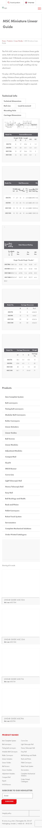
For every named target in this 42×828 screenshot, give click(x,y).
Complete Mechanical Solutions (18, 528)
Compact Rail (10, 457)
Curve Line (9, 475)
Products (10, 41)
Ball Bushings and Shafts (15, 498)
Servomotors (10, 522)
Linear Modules (11, 445)
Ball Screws (10, 439)
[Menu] (39, 8)
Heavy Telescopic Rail (14, 487)
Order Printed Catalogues (16, 534)
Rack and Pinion (12, 505)
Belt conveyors (11, 403)
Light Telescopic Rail (13, 481)
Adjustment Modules (13, 451)
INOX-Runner (11, 469)
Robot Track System (13, 516)
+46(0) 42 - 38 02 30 (25, 823)
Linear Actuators (12, 427)
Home (4, 41)
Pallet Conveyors (12, 511)
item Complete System (14, 397)
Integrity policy (6, 813)
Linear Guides (18, 41)
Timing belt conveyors (14, 409)
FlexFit (8, 463)
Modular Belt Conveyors (15, 415)
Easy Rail (9, 493)
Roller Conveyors (12, 421)
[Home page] (12, 8)
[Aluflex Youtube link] (31, 813)
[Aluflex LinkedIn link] (37, 813)
